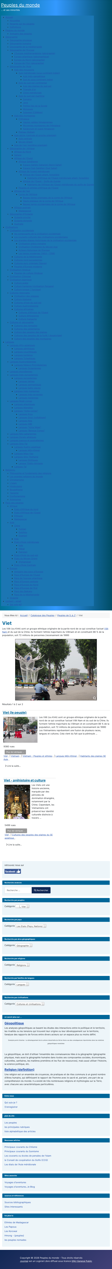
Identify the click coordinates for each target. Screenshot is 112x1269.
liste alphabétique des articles (20, 1131)
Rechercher (42, 890)
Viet (6, 756)
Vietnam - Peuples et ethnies (37, 756)
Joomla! (24, 1261)
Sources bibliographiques (18, 1202)
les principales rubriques (17, 1127)
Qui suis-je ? (11, 1102)
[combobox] (18, 890)
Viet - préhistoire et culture (25, 780)
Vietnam (15, 756)
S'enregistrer (11, 1107)
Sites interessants (14, 1206)
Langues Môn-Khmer (66, 756)
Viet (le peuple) (15, 712)
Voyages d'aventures (15, 1182)
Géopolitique (14, 1023)
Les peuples (11, 1122)
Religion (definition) (19, 1069)
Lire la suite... (13, 765)
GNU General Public (82, 1261)
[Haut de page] (107, 1264)
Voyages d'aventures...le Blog (20, 1186)
